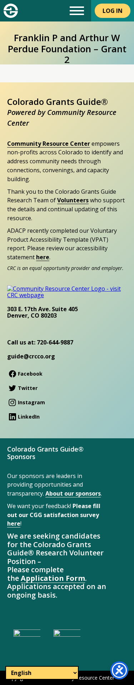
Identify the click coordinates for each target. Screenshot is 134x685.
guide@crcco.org (31, 356)
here (42, 257)
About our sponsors (73, 493)
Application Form (53, 578)
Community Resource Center (48, 144)
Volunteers (73, 200)
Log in (113, 11)
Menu (77, 11)
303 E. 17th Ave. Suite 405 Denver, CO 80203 (42, 312)
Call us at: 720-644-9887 (40, 342)
